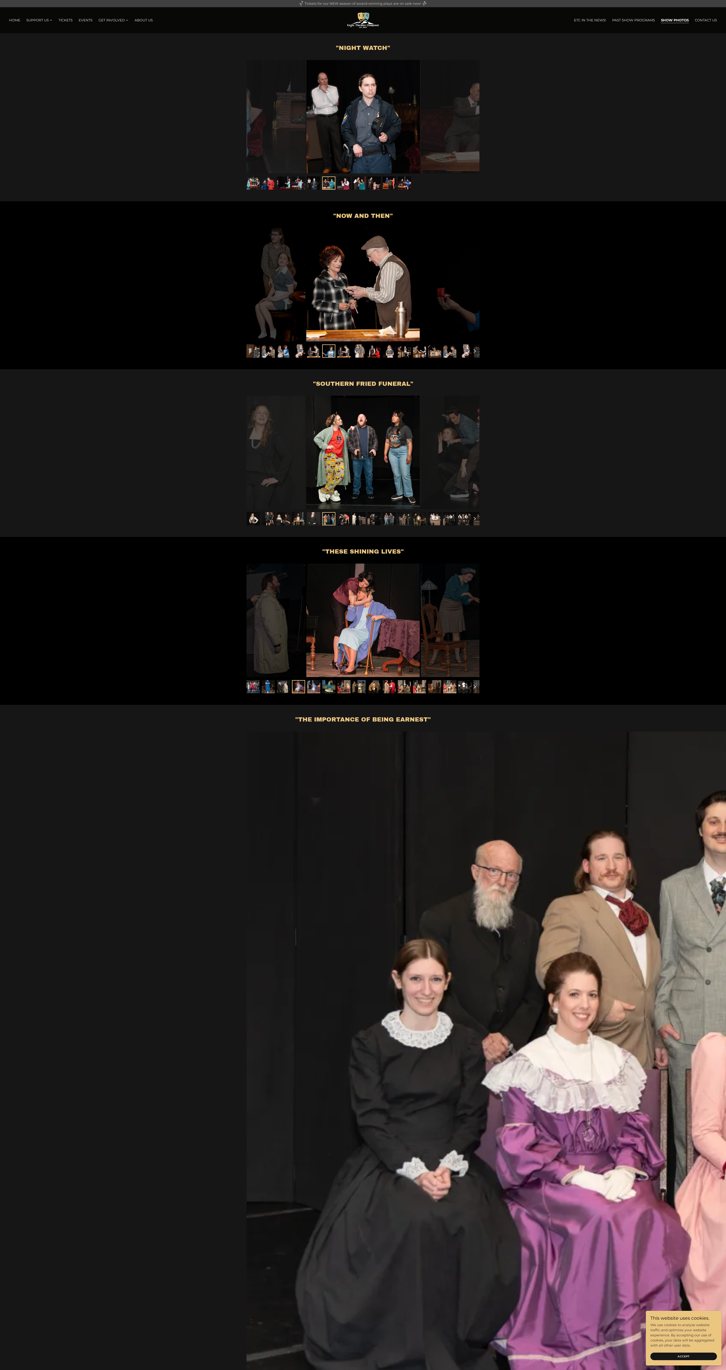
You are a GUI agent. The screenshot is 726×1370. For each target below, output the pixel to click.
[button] (39, 20)
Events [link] (85, 20)
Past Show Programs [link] (633, 20)
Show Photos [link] (675, 20)
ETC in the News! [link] (590, 20)
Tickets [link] (66, 20)
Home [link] (14, 20)
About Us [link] (144, 20)
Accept (684, 1356)
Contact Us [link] (706, 20)
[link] (363, 20)
